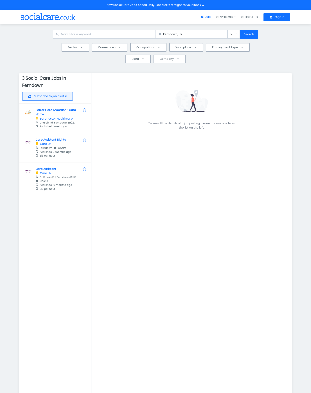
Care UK (45, 144)
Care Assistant (46, 169)
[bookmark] (84, 110)
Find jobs (205, 16)
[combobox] (104, 34)
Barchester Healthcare (56, 119)
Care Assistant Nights (51, 140)
